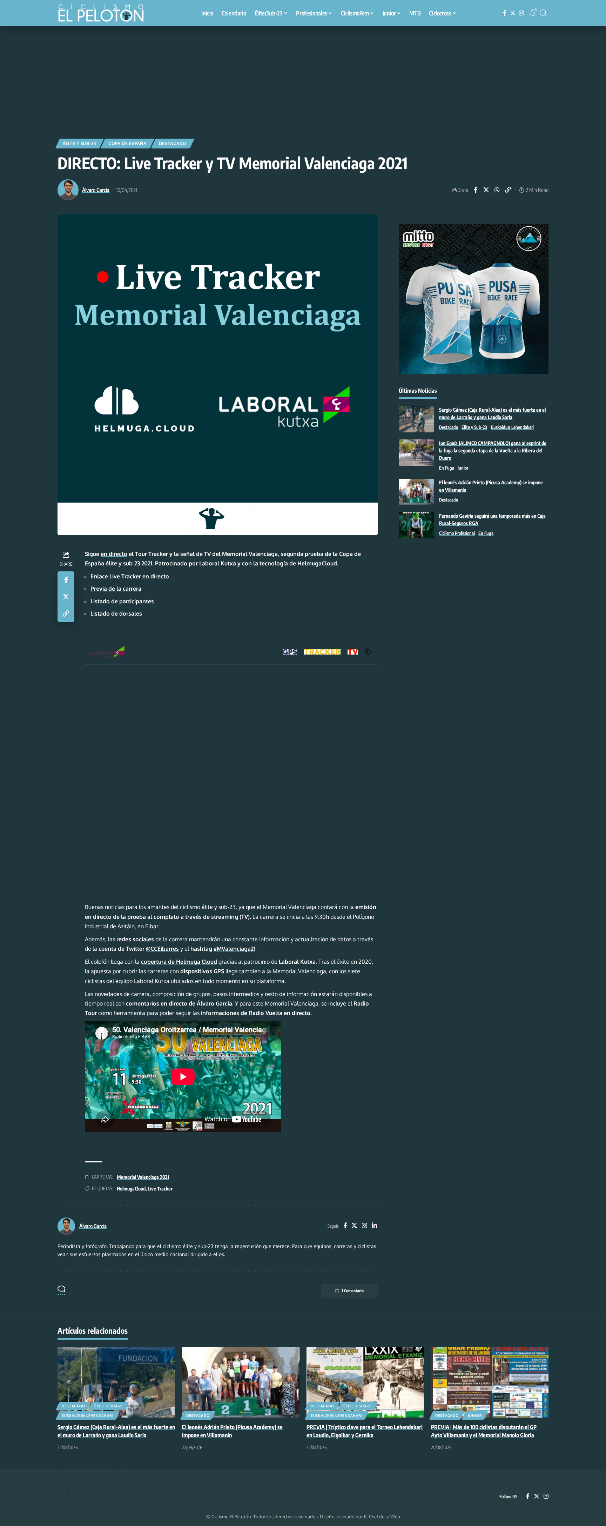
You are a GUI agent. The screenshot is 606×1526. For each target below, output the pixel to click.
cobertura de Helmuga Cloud (179, 961)
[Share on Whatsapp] (497, 189)
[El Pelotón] (105, 14)
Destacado (173, 143)
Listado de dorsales (116, 613)
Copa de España (127, 143)
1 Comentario (353, 1290)
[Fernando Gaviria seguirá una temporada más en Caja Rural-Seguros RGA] (416, 525)
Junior (463, 468)
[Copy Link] (508, 189)
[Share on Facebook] (475, 189)
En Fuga (446, 468)
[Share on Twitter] (486, 189)
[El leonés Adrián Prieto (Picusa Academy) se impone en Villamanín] (416, 492)
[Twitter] (512, 13)
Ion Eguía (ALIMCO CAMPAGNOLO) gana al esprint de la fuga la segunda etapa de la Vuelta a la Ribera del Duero (492, 450)
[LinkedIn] (374, 1226)
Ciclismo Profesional (457, 533)
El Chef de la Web (382, 1516)
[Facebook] (504, 13)
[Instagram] (521, 13)
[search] (543, 13)
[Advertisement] (303, 79)
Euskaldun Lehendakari (512, 427)
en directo (114, 553)
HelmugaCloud (131, 1189)
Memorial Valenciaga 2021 (143, 1177)
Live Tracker (160, 1189)
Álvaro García (95, 190)
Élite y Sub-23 (79, 143)
